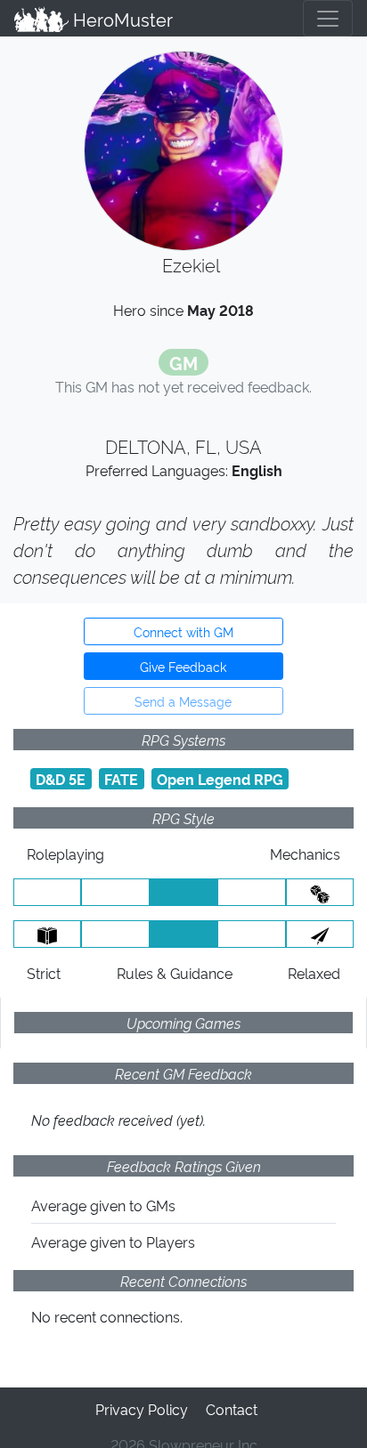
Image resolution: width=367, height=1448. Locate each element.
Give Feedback (183, 666)
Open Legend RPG (220, 779)
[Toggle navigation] (328, 18)
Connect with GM (183, 631)
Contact (231, 1409)
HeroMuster (121, 18)
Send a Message (183, 700)
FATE (121, 779)
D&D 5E (61, 779)
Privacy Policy (141, 1409)
